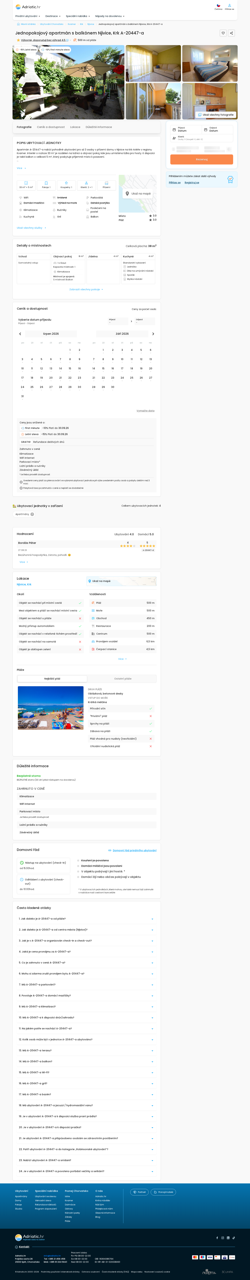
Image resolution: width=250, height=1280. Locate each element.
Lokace (75, 127)
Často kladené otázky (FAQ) (115, 1271)
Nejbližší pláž (52, 678)
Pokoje (18, 1204)
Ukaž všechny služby (29, 228)
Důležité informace (99, 127)
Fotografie (24, 127)
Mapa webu (136, 1271)
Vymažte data (145, 410)
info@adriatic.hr (52, 1255)
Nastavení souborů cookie (157, 1271)
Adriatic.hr (100, 1196)
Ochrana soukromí (91, 1271)
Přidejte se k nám (104, 1208)
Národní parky (72, 1212)
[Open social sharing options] (231, 33)
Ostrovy (69, 1208)
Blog (97, 1216)
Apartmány (21, 1196)
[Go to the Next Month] (152, 333)
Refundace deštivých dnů (48, 442)
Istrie (67, 1196)
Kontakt (24, 1246)
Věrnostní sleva (43, 1200)
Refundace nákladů (45, 1204)
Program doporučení (46, 1208)
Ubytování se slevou (45, 1196)
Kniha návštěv (102, 1200)
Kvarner (69, 1200)
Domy (18, 1200)
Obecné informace (105, 1212)
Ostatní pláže (122, 678)
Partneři (142, 1192)
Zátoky (68, 1216)
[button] (68, 82)
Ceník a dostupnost (51, 127)
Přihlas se (175, 182)
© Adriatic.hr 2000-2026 (27, 1271)
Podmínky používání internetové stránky (60, 1271)
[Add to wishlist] (223, 33)
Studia (18, 1208)
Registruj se (192, 182)
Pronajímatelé (165, 1192)
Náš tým (99, 1204)
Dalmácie (70, 1204)
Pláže (67, 1221)
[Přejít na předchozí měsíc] (21, 333)
